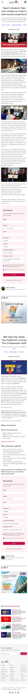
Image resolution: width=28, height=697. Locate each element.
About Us (23, 667)
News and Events (14, 606)
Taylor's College (6, 25)
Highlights (3, 678)
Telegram (12, 678)
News (24, 25)
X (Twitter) (12, 671)
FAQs (22, 673)
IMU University (13, 352)
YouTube (12, 675)
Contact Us (23, 675)
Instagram (12, 667)
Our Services (24, 669)
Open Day (21, 352)
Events (5, 352)
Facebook (12, 673)
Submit (14, 274)
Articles (3, 680)
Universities (4, 669)
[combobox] (4, 228)
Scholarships (4, 671)
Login (20, 280)
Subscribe (23, 653)
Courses (3, 667)
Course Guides (4, 675)
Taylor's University (16, 25)
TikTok (11, 669)
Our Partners (24, 671)
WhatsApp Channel (14, 680)
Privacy (22, 678)
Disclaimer (23, 680)
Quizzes (3, 673)
